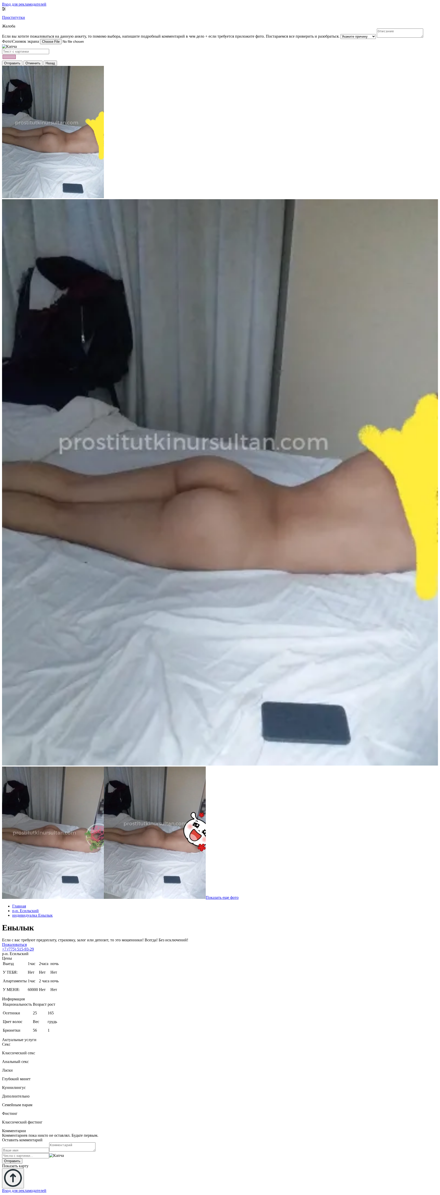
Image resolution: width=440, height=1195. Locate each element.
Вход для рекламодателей (24, 4)
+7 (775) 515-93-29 (18, 949)
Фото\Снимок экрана (20, 41)
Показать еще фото (222, 897)
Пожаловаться (14, 944)
